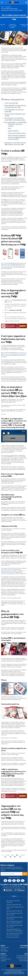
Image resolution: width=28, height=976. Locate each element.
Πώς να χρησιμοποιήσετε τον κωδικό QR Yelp (15, 122)
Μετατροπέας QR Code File (12, 937)
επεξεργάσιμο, (7, 569)
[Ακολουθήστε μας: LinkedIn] (5, 880)
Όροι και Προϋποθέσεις (22, 955)
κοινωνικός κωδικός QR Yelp (8, 266)
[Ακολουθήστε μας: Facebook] (18, 880)
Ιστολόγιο (8, 7)
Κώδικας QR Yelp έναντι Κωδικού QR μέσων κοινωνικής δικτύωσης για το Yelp (15, 106)
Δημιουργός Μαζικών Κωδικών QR (14, 911)
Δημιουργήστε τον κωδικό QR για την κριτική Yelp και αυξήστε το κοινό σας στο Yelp (15, 143)
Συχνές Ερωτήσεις (5, 947)
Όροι (25, 954)
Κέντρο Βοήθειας (4, 951)
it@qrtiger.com (23, 947)
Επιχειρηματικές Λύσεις (6, 959)
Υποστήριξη (23, 945)
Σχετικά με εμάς (4, 955)
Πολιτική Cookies (23, 960)
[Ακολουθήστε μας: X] (22, 880)
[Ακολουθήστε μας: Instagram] (14, 880)
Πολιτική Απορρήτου (22, 959)
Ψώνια (9, 128)
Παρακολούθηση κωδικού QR (8, 572)
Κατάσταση (3, 957)
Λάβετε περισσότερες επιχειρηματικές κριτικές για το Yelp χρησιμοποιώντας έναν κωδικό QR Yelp (17, 137)
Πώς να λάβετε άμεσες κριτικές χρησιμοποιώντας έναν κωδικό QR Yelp (11, 9)
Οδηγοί (3, 945)
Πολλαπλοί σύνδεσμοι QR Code (13, 904)
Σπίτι (2, 7)
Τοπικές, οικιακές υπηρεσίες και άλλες (17, 133)
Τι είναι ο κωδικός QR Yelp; (11, 103)
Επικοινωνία (3, 949)
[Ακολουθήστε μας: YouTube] (9, 880)
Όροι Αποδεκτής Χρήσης (21, 957)
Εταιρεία (3, 954)
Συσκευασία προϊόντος (13, 131)
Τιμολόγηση (3, 960)
